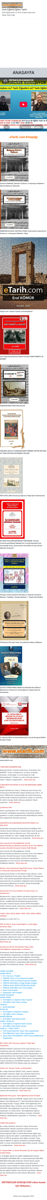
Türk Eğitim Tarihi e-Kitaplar (13, 1014)
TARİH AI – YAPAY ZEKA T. (10, 1028)
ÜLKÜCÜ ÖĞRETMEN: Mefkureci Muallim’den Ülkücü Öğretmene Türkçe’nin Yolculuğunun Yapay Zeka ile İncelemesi (20, 689)
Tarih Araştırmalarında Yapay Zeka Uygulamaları (21, 1031)
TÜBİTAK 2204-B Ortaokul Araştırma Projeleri (20, 981)
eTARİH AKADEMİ (6, 971)
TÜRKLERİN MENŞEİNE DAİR (10, 767)
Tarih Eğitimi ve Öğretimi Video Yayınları (17, 1000)
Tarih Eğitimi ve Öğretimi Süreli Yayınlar (17, 1024)
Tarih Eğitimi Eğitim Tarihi (14, 9)
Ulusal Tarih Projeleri (10, 990)
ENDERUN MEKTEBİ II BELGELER (12, 406)
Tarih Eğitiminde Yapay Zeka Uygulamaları (18, 1033)
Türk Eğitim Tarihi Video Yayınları (15, 1002)
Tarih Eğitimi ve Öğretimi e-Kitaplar (16, 1012)
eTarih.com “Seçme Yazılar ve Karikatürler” (16, 311)
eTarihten (3, 1005)
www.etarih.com (6, 760)
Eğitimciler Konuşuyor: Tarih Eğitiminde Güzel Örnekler (20, 1096)
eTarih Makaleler (9, 1007)
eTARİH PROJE (5, 973)
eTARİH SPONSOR (7, 995)
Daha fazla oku (29, 780)
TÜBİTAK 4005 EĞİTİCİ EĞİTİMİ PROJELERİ (19, 985)
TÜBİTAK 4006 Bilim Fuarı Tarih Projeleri (17, 988)
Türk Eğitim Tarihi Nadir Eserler (14, 1019)
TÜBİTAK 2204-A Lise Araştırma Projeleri (18, 978)
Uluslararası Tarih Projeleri (12, 993)
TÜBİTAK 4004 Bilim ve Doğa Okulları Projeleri (20, 983)
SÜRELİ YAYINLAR (7, 1021)
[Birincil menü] (43, 9)
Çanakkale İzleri (6, 807)
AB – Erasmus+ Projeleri (11, 976)
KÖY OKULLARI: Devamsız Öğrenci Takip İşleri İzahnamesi (22, 496)
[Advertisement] (23, 43)
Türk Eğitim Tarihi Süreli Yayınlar (14, 1026)
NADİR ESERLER (6, 1016)
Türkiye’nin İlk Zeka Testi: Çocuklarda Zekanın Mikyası (21, 642)
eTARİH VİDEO (5, 997)
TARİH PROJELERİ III (7, 1123)
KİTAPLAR (4, 1009)
